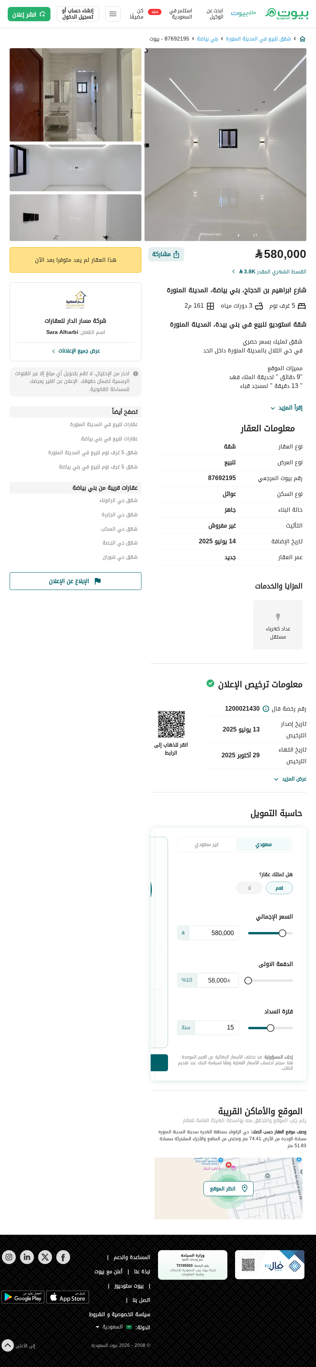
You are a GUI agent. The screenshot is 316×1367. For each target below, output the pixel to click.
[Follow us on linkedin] (27, 1262)
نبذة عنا (142, 1271)
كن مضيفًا (136, 14)
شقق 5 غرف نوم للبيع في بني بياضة (98, 468)
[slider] (282, 933)
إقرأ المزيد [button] (291, 408)
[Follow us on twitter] (45, 1262)
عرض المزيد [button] (294, 779)
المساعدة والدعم (132, 1257)
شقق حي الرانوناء (118, 501)
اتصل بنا (141, 1300)
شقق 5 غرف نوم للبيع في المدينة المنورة (93, 454)
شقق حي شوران (120, 558)
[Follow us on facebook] (63, 1262)
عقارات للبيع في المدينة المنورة (104, 425)
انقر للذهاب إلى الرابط (171, 749)
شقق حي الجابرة (120, 516)
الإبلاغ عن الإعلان (69, 581)
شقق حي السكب (119, 530)
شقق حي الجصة (120, 544)
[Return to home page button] (286, 14)
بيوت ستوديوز (129, 1286)
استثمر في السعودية (171, 14)
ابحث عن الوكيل (215, 14)
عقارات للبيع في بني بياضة (109, 440)
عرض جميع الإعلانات (79, 350)
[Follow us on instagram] (9, 1262)
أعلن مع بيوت (108, 1271)
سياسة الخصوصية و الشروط (119, 1314)
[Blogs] (243, 14)
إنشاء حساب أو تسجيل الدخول (78, 14)
